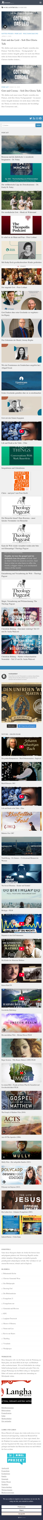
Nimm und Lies (8, 1328)
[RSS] (34, 118)
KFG (5, 1313)
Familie (4, 1476)
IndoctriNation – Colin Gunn (11, 1237)
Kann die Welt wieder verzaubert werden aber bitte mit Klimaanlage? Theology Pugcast (20, 547)
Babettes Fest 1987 (8, 833)
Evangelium (5, 1471)
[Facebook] (40, 118)
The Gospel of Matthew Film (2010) (14, 1112)
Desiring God (7, 1288)
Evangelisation (6, 1413)
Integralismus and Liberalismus (13, 468)
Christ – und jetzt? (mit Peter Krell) (15, 493)
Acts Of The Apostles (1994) (11, 1137)
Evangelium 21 (8, 1298)
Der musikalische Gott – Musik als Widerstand (19, 212)
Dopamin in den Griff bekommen (12, 935)
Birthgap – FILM (7, 910)
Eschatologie (6, 1473)
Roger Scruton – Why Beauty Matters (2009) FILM (18, 1060)
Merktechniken (6, 1418)
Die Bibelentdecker (9, 1293)
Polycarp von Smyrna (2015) (11, 1187)
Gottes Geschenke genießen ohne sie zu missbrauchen (21, 393)
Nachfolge (5, 1484)
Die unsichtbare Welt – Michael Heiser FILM (17, 1035)
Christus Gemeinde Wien (11, 1278)
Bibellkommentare (8, 1408)
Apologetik (5, 1468)
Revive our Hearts (9, 1333)
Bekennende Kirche (9, 1273)
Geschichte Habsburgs (9, 1010)
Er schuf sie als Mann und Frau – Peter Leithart (19, 237)
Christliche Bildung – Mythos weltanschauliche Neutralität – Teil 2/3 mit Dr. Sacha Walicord (19, 657)
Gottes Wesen (8, 33)
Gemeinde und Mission (11, 1308)
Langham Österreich (10, 1318)
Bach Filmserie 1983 (8, 783)
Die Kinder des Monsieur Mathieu (13, 960)
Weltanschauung (30, 33)
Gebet (3, 1416)
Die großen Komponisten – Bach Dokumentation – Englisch (21, 758)
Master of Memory (9, 1323)
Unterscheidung (7, 1487)
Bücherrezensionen (8, 1492)
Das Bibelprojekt (9, 1283)
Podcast (18, 33)
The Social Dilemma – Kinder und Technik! (16, 885)
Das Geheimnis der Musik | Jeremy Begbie (17, 340)
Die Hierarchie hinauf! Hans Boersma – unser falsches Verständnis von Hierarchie (18, 519)
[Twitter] (31, 118)
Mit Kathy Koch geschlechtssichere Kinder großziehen (22, 262)
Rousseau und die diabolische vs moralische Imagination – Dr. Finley (18, 158)
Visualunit (6, 1343)
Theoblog (6, 1338)
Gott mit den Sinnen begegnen (13, 418)
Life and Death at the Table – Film (14, 443)
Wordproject (7, 1348)
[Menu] (40, 2)
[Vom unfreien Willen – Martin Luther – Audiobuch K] (22, 703)
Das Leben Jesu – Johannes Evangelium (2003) (17, 1212)
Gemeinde (5, 1479)
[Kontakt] (37, 118)
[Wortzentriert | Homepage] (9, 2)
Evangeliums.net (8, 1303)
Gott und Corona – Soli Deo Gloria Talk (21, 90)
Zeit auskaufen (6, 1421)
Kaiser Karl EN (7, 985)
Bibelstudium (6, 1410)
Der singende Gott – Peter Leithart (14, 287)
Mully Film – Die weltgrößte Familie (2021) (16, 1162)
